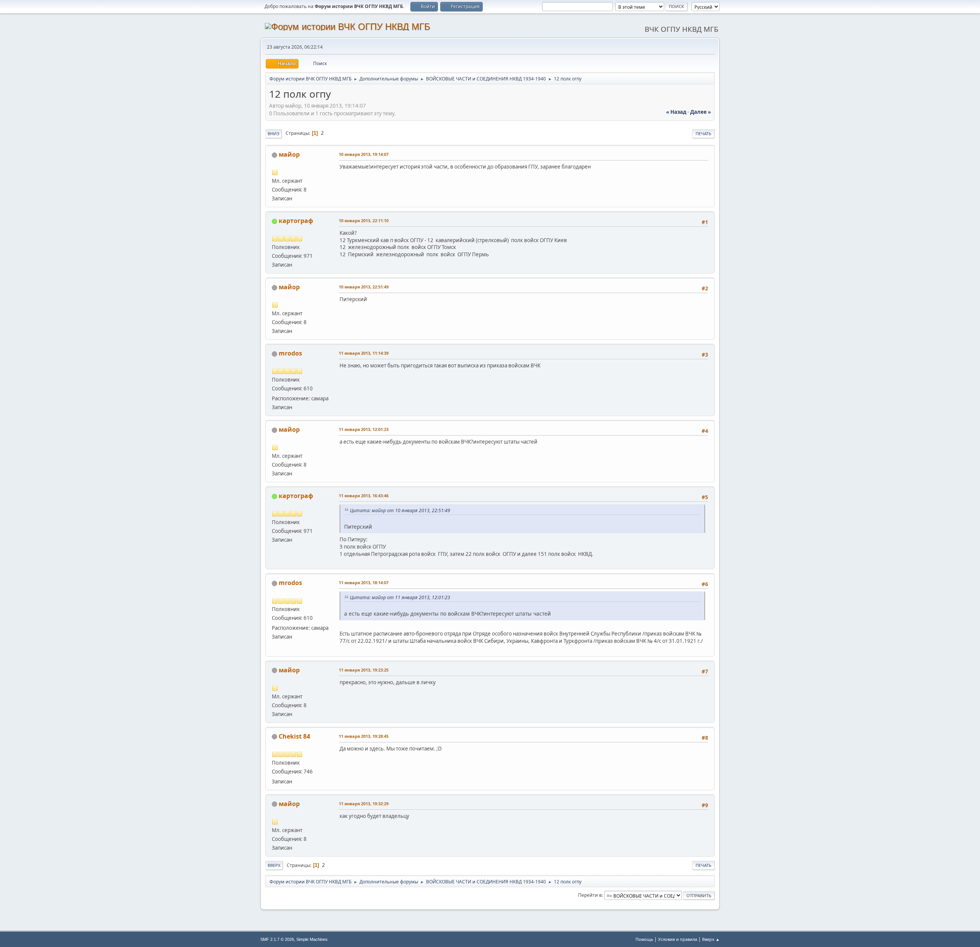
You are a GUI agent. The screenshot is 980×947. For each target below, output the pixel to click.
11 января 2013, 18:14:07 (364, 582)
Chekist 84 (294, 736)
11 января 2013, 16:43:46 (364, 495)
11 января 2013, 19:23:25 (364, 670)
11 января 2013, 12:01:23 (364, 429)
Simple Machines (312, 939)
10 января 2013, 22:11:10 (364, 220)
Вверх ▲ (711, 939)
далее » (700, 111)
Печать (703, 133)
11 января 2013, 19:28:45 (364, 736)
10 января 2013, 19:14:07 (364, 154)
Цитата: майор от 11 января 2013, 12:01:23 (400, 597)
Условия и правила (677, 939)
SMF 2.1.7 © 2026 (277, 939)
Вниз (273, 133)
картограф (296, 220)
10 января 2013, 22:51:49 (364, 287)
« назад (676, 111)
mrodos (290, 353)
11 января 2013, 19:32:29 (364, 803)
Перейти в (590, 895)
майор (289, 154)
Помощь (644, 939)
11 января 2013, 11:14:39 (364, 353)
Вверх (274, 865)
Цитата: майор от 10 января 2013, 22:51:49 (400, 510)
